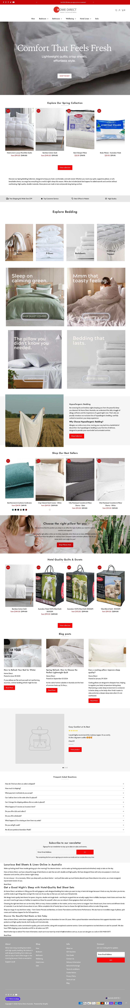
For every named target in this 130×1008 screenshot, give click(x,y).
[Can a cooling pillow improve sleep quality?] (107, 653)
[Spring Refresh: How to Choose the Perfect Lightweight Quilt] (65, 653)
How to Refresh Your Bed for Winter (20, 670)
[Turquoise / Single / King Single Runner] (13, 510)
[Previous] (37, 2)
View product (75, 750)
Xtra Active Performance (82, 910)
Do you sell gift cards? (12, 825)
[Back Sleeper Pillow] (80, 129)
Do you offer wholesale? (13, 816)
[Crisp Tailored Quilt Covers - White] (50, 479)
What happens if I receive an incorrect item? (20, 807)
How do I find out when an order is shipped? (20, 784)
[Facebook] (3, 2)
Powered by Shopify (41, 1004)
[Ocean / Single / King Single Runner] (23, 510)
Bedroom (43, 18)
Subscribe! (109, 997)
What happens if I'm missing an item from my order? (23, 820)
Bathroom (56, 18)
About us (69, 948)
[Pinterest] (8, 2)
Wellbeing (70, 18)
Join (85, 852)
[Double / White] (50, 510)
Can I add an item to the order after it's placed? (21, 797)
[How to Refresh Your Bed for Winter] (22, 653)
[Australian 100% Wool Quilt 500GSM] (80, 586)
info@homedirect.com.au (68, 932)
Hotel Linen (85, 18)
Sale (96, 18)
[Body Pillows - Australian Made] (110, 129)
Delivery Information (73, 962)
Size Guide (70, 955)
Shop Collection (76, 436)
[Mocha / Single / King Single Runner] (21, 510)
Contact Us (70, 959)
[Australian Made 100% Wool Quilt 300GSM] (50, 586)
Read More (9, 688)
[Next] (93, 2)
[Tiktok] (11, 2)
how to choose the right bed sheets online (78, 906)
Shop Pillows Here (65, 545)
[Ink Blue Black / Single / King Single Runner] (18, 510)
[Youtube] (13, 2)
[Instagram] (6, 2)
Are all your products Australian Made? (18, 830)
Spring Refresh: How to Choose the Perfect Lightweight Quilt (61, 671)
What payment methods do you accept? (19, 793)
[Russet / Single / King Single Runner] (26, 510)
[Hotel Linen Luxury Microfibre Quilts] (19, 129)
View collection (65, 167)
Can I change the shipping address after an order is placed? (25, 802)
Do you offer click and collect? (15, 811)
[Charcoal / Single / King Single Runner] (15, 510)
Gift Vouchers (71, 952)
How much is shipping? (13, 788)
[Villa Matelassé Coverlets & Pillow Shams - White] (110, 479)
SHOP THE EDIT (65, 76)
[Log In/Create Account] (119, 10)
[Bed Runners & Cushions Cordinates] (19, 479)
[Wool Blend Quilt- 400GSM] (111, 586)
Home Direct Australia (25, 1004)
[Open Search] (116, 10)
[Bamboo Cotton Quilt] (50, 129)
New (33, 18)
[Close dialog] (125, 968)
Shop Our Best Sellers (65, 453)
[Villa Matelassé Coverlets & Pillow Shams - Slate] (80, 479)
